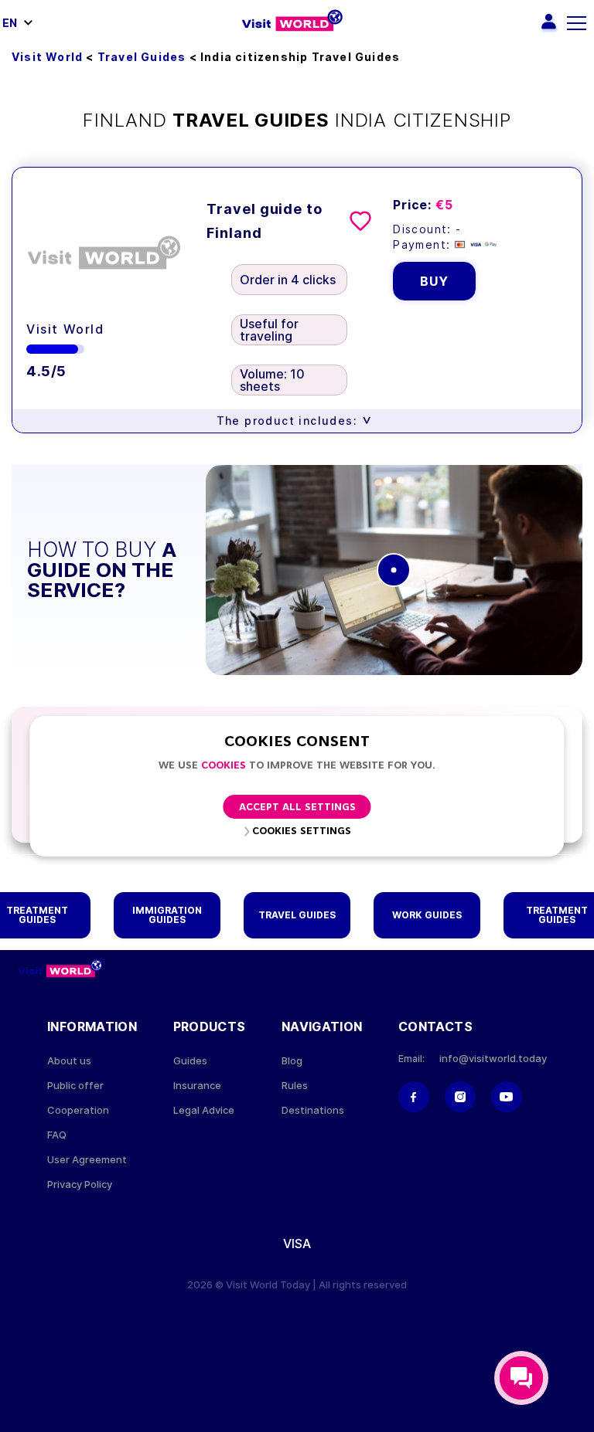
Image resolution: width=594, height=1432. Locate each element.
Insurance (197, 1086)
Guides (190, 1061)
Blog (292, 1061)
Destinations (313, 1110)
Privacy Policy (79, 1184)
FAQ (57, 1135)
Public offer (75, 1086)
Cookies (223, 766)
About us (69, 1061)
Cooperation (78, 1110)
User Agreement (87, 1160)
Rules (295, 1086)
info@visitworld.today (493, 1059)
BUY (434, 281)
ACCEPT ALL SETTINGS (297, 808)
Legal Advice (203, 1110)
